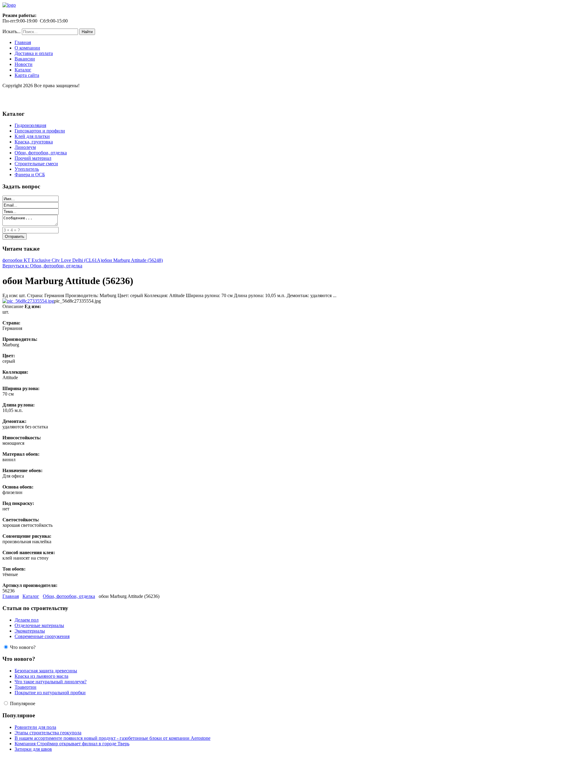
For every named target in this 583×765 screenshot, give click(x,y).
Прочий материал (33, 158)
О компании (27, 47)
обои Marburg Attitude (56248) (132, 260)
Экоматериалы (30, 630)
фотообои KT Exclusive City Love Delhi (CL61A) (52, 260)
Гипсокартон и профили (40, 130)
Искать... (11, 31)
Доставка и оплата (34, 53)
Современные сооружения (42, 636)
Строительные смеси (36, 163)
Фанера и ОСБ (30, 174)
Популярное (22, 703)
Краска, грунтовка (34, 141)
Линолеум (25, 147)
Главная (23, 42)
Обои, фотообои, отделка (41, 152)
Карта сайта (27, 75)
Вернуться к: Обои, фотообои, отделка (42, 265)
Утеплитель (27, 169)
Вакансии (25, 58)
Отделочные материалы (39, 625)
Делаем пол (27, 620)
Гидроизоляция (30, 125)
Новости (23, 64)
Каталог (23, 69)
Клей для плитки (32, 136)
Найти (87, 31)
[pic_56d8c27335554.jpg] (28, 301)
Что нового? (23, 647)
